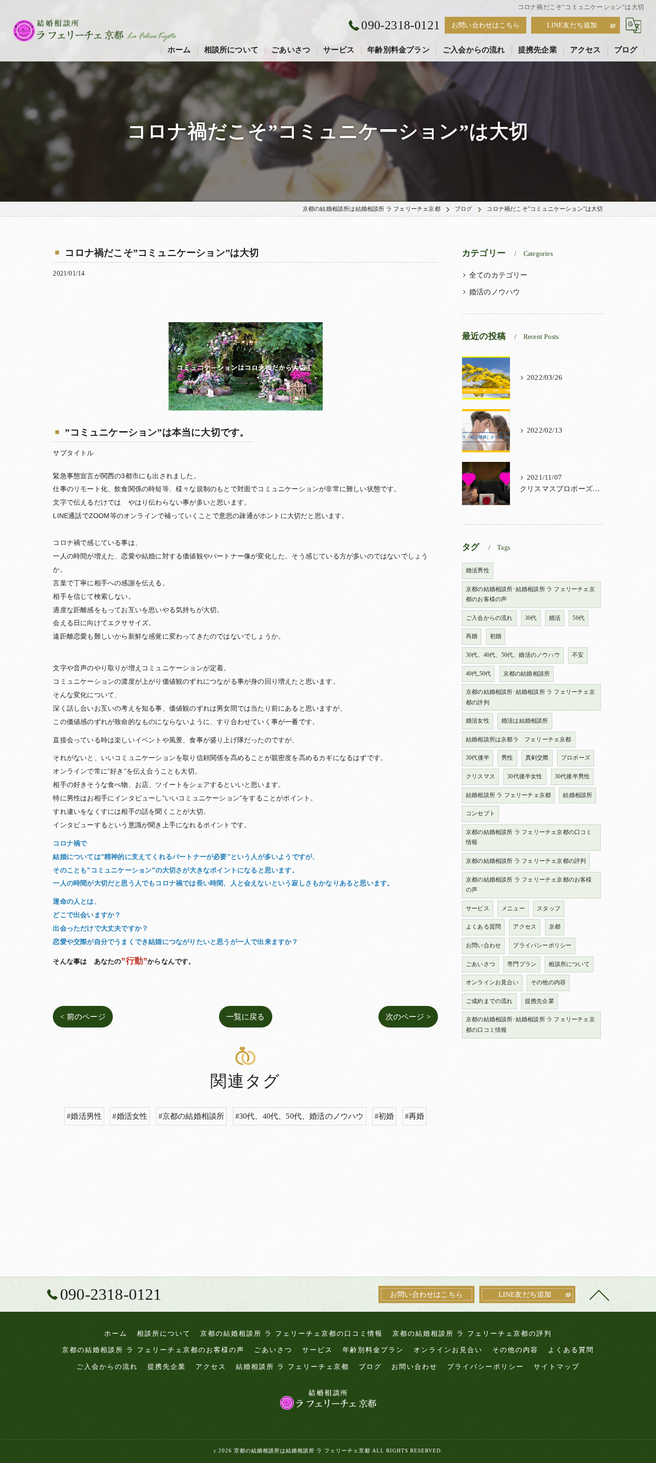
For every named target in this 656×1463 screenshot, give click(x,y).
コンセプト (480, 813)
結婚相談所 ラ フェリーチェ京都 (508, 795)
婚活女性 (477, 720)
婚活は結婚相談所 (524, 720)
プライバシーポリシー (542, 945)
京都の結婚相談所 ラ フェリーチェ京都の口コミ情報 (529, 837)
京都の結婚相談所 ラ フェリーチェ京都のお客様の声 (529, 885)
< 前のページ (82, 1017)
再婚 (471, 636)
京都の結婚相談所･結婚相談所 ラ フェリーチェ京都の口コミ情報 (530, 1024)
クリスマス (480, 776)
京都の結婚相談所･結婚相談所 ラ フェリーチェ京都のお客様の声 (530, 594)
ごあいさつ (480, 964)
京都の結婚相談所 (526, 673)
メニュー (513, 908)
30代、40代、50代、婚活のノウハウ (513, 655)
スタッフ (548, 908)
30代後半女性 (524, 776)
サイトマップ (557, 1366)
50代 (578, 618)
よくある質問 (483, 926)
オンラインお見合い (492, 982)
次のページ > (408, 1017)
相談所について (568, 964)
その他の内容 (548, 982)
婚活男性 (477, 570)
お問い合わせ (483, 945)
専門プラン (521, 964)
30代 (531, 618)
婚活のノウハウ (494, 292)
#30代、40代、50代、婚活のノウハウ (299, 1116)
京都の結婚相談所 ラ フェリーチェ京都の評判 (526, 861)
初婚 (495, 636)
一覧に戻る (245, 1017)
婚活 (554, 618)
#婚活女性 (129, 1116)
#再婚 (415, 1116)
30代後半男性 (572, 776)
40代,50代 (478, 673)
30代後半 (477, 757)
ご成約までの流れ (489, 1001)
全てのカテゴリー (498, 275)
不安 (577, 655)
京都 (554, 926)
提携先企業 (539, 1001)
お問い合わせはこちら (485, 25)
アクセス (524, 926)
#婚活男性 (84, 1116)
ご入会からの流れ (489, 618)
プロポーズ (575, 757)
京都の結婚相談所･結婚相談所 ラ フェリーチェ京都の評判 (530, 697)
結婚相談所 (577, 795)
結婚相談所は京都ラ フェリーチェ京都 (518, 739)
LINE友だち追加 (572, 25)
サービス (477, 908)
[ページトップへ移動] (599, 1294)
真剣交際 (537, 757)
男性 (507, 757)
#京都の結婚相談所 (191, 1116)
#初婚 (384, 1116)
